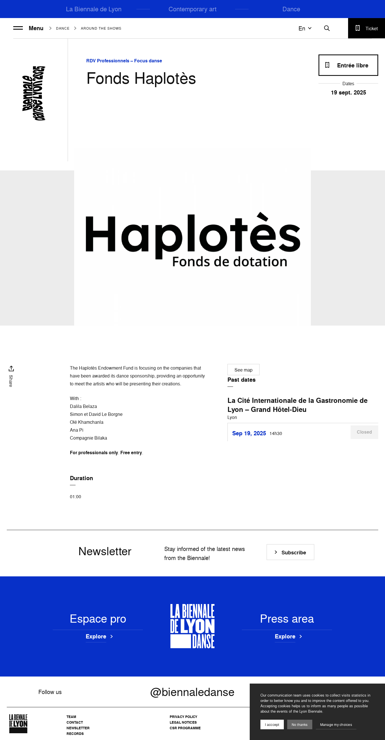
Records (75, 733)
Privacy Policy (183, 716)
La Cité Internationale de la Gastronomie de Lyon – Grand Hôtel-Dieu (297, 405)
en (301, 28)
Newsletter (78, 728)
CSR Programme (185, 728)
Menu (36, 28)
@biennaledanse (192, 692)
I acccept (272, 724)
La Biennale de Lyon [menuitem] (93, 9)
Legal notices (183, 722)
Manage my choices (336, 724)
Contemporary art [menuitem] (192, 9)
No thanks (300, 724)
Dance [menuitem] (291, 9)
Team (71, 716)
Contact (75, 722)
